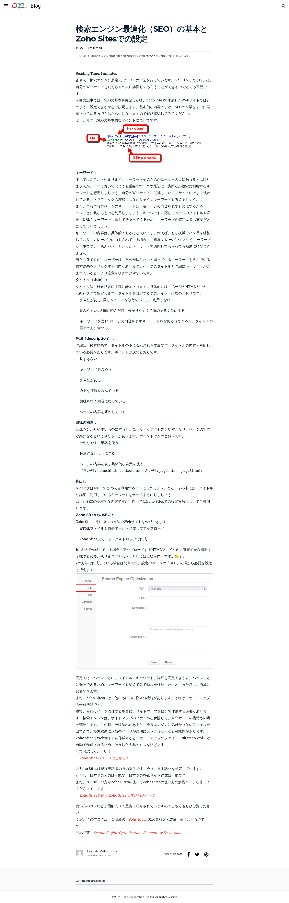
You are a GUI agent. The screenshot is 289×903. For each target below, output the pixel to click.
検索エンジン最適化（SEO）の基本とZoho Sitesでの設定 (142, 33)
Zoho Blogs (138, 819)
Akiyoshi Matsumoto (102, 851)
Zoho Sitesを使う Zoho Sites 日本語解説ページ (118, 795)
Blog (35, 6)
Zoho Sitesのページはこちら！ (104, 758)
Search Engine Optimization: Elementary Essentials (137, 832)
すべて (80, 48)
